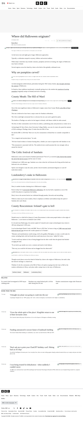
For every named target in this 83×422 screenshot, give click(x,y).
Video (60, 8)
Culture (40, 8)
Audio (56, 8)
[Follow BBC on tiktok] (24, 408)
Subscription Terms (12, 411)
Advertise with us (59, 411)
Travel (48, 8)
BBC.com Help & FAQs (6, 413)
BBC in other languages (8, 402)
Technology (30, 8)
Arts (44, 8)
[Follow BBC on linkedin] (27, 408)
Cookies (35, 411)
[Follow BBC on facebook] (17, 408)
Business (23, 8)
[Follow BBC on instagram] (21, 408)
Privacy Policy (29, 411)
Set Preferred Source (24, 413)
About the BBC (21, 411)
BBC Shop (77, 395)
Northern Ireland (16, 272)
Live (65, 8)
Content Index (16, 413)
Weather (71, 395)
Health (35, 8)
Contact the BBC (51, 411)
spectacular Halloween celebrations (33, 190)
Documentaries (71, 8)
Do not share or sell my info (71, 411)
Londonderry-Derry (36, 272)
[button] (3, 3)
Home (9, 8)
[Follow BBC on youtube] (30, 408)
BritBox (3, 398)
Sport (18, 8)
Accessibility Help (42, 411)
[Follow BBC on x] (14, 408)
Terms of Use (4, 411)
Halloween (26, 272)
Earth (52, 8)
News (14, 8)
